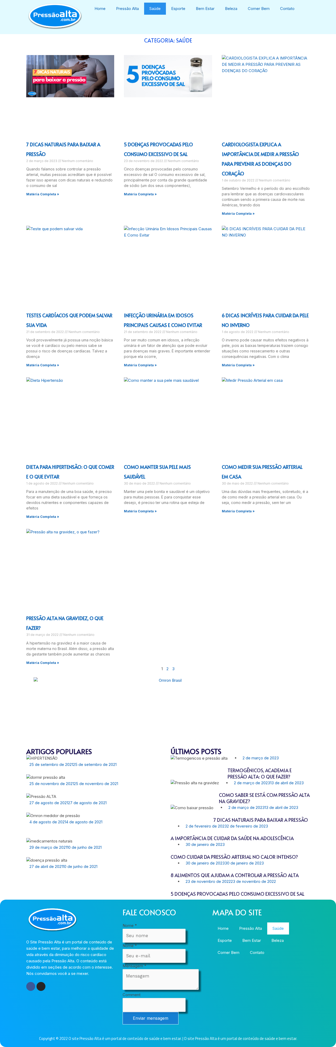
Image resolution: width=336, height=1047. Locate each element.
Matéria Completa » (42, 194)
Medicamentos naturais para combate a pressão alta (91, 853)
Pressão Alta (127, 8)
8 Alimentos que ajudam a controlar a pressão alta (235, 875)
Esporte (178, 8)
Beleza (231, 8)
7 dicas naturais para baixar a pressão (260, 820)
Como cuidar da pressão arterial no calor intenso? (234, 856)
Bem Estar (205, 8)
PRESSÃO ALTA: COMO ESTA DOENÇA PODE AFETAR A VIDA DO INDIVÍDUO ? (92, 875)
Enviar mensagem (150, 1018)
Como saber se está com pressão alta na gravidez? (264, 798)
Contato (287, 8)
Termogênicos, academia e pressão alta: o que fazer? (260, 773)
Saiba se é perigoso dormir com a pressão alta (83, 790)
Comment (131, 994)
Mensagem (134, 965)
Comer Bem (259, 8)
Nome (130, 925)
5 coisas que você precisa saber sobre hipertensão (87, 770)
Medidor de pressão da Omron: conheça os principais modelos (91, 831)
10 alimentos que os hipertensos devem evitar (81, 809)
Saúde (155, 8)
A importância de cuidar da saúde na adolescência (232, 838)
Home (100, 8)
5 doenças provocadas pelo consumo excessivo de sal (237, 893)
